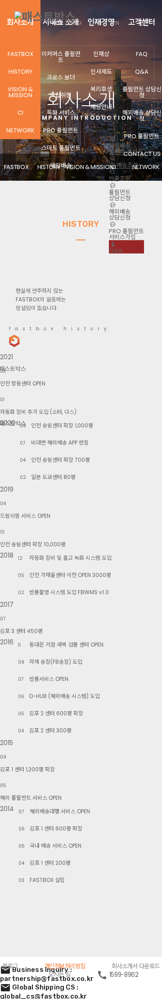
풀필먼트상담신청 (119, 195)
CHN (96, 23)
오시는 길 (59, 974)
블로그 (10, 966)
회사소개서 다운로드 (136, 966)
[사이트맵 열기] (143, 22)
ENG (76, 23)
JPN (114, 23)
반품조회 (119, 178)
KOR (57, 23)
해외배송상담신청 (119, 214)
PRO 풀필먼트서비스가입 (126, 234)
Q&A (115, 250)
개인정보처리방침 (65, 966)
